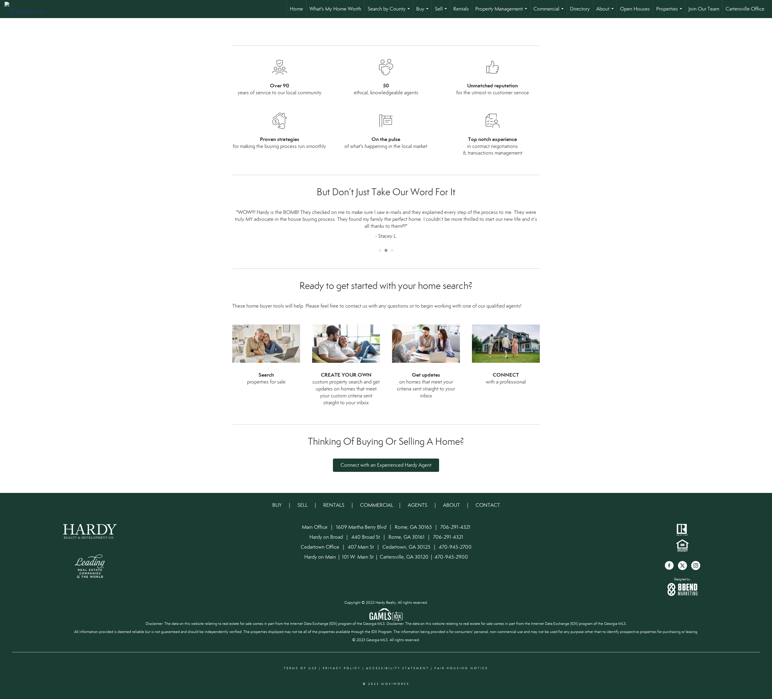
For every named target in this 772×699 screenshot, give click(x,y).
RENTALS (333, 505)
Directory (580, 9)
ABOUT (451, 505)
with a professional (506, 382)
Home (296, 9)
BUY (277, 505)
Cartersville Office (745, 9)
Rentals (461, 9)
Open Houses (635, 9)
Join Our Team (703, 9)
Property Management (502, 12)
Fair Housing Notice (461, 668)
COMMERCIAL (376, 505)
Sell (442, 12)
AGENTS (418, 505)
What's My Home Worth (335, 9)
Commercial (549, 12)
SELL (303, 505)
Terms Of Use (300, 668)
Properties (670, 12)
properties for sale (266, 382)
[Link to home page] (28, 9)
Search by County (390, 12)
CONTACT (488, 505)
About (606, 12)
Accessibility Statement (397, 668)
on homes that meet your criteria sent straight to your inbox (426, 389)
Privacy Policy (342, 668)
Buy (423, 12)
